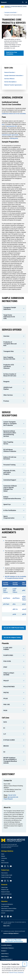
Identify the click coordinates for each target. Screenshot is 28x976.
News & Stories (4, 862)
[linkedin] (8, 898)
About (2, 854)
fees (3, 124)
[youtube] (11, 866)
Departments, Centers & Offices (8, 908)
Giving (2, 860)
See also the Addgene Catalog (12, 637)
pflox (14, 604)
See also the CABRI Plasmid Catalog (14, 627)
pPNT (23, 590)
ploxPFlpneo (6, 598)
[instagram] (5, 866)
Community (4, 858)
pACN (14, 614)
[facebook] (2, 866)
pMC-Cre (15, 609)
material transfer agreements (10, 135)
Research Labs (4, 889)
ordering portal (14, 138)
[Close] (24, 964)
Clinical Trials (4, 887)
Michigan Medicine (7, 851)
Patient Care (5, 870)
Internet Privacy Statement (16, 972)
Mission (3, 856)
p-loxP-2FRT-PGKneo (5, 590)
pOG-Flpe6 (6, 604)
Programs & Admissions (7, 904)
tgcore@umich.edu (11, 126)
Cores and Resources (6, 894)
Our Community (5, 906)
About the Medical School (7, 910)
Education (4, 901)
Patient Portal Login (6, 877)
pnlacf (24, 604)
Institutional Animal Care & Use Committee (14, 113)
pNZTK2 (24, 614)
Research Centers (5, 891)
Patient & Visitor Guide (6, 875)
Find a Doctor (4, 873)
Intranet (3, 913)
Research (4, 884)
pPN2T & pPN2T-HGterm (24, 598)
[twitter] (8, 866)
